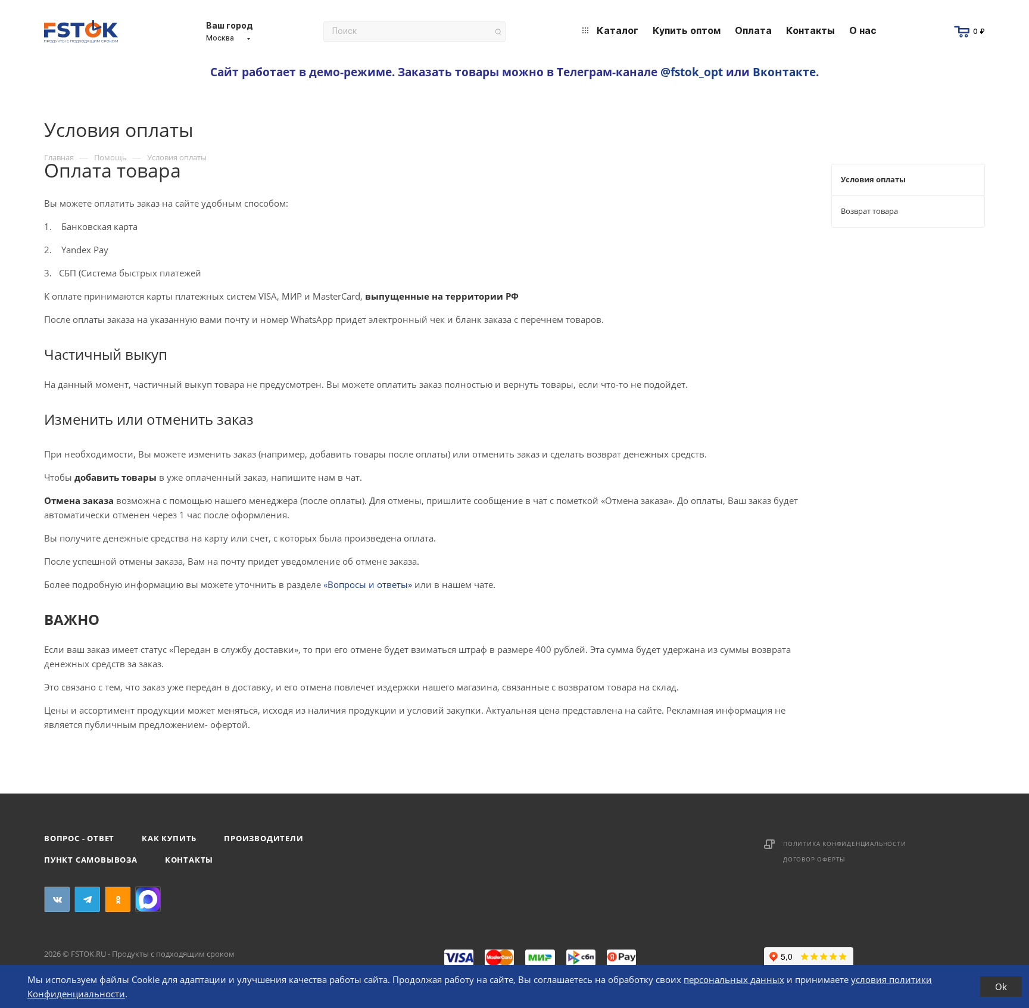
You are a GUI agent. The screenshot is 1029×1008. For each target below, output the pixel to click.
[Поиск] (498, 32)
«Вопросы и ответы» (367, 584)
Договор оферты (814, 859)
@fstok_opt (691, 71)
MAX (148, 899)
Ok (1001, 987)
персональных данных (734, 979)
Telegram (87, 899)
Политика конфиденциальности (844, 843)
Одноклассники (117, 899)
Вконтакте (784, 71)
